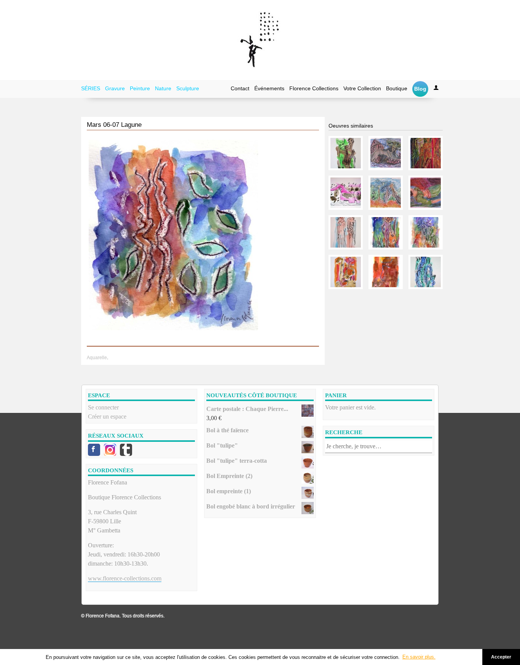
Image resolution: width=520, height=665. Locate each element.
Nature (163, 88)
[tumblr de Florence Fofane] (126, 450)
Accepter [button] (501, 656)
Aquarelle (97, 357)
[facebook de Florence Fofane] (94, 450)
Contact (240, 88)
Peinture (140, 88)
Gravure (115, 88)
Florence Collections (313, 88)
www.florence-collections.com (124, 578)
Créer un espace (107, 416)
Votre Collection (362, 88)
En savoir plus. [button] (418, 657)
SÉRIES (90, 88)
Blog (420, 89)
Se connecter (103, 407)
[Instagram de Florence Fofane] (110, 450)
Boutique (396, 88)
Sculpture (187, 88)
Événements (269, 88)
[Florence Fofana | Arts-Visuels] (260, 40)
